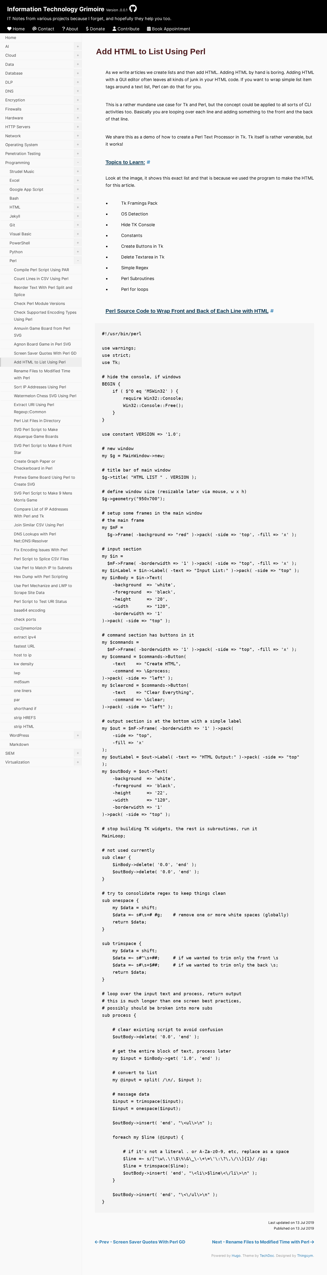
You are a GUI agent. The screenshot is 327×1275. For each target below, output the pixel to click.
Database (42, 73)
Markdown (19, 744)
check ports (25, 619)
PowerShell (44, 242)
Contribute (127, 28)
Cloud (42, 55)
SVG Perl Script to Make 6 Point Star (43, 449)
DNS (42, 90)
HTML (44, 207)
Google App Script (44, 189)
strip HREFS (25, 717)
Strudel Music (44, 171)
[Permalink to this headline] (147, 162)
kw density (24, 663)
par (17, 699)
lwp (17, 672)
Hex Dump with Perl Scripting (41, 576)
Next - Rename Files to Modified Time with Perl (261, 1241)
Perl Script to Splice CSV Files (41, 558)
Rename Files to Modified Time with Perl (42, 374)
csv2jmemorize (27, 628)
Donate (97, 28)
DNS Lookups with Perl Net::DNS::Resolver (35, 537)
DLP (42, 82)
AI (42, 46)
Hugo (236, 1255)
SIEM (42, 753)
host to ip (23, 655)
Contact (45, 28)
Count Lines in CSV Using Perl (41, 278)
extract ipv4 (25, 637)
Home (18, 28)
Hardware (42, 117)
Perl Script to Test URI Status (40, 601)
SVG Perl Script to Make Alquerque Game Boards (36, 433)
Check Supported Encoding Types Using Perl (45, 316)
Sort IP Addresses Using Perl (40, 387)
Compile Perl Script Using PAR (41, 269)
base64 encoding (29, 610)
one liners (22, 690)
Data (42, 64)
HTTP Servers (42, 126)
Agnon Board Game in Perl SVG (42, 344)
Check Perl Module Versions (39, 303)
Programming (42, 162)
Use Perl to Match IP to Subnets (43, 567)
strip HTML (24, 726)
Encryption (42, 100)
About (71, 28)
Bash (44, 198)
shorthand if (25, 708)
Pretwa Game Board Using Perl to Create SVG (44, 481)
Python (44, 251)
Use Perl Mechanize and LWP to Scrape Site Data (43, 589)
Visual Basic (44, 233)
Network (42, 135)
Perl (44, 260)
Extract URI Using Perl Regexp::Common (34, 408)
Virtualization (42, 762)
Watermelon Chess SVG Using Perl (45, 395)
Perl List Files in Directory (37, 420)
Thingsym (305, 1255)
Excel (44, 180)
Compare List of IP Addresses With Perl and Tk (41, 512)
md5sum (21, 681)
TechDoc (267, 1255)
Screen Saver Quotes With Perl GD (45, 353)
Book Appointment (170, 28)
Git (44, 224)
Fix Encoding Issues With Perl (41, 549)
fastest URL (24, 646)
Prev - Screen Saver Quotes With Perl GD (141, 1241)
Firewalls (42, 108)
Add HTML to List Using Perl (40, 362)
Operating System (42, 144)
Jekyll (44, 216)
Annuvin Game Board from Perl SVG (42, 332)
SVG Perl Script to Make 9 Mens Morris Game (43, 496)
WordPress (44, 735)
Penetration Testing (42, 153)
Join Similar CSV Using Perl (39, 524)
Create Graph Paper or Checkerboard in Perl (34, 465)
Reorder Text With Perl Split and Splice (43, 291)
